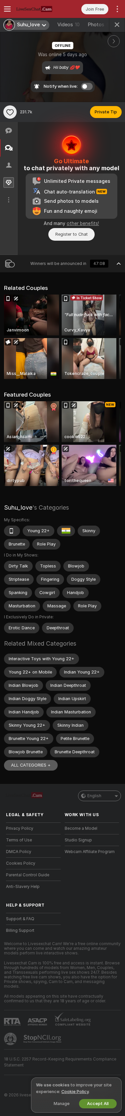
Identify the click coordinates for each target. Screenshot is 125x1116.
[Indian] (66, 531)
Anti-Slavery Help (23, 886)
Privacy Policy (19, 828)
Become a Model (81, 828)
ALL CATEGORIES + (31, 765)
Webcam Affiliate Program (90, 851)
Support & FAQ (20, 919)
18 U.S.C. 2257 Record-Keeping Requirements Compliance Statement (60, 1062)
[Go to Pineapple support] (11, 1039)
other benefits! (83, 223)
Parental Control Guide (27, 875)
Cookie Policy (75, 1091)
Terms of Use (19, 840)
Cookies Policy (20, 863)
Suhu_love (18, 507)
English (94, 796)
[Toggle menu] (7, 9)
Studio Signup (78, 840)
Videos (68, 25)
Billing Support (20, 930)
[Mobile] (12, 531)
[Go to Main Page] (39, 9)
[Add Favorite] (10, 112)
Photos (98, 25)
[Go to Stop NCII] (43, 1039)
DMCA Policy (18, 851)
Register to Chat (71, 234)
